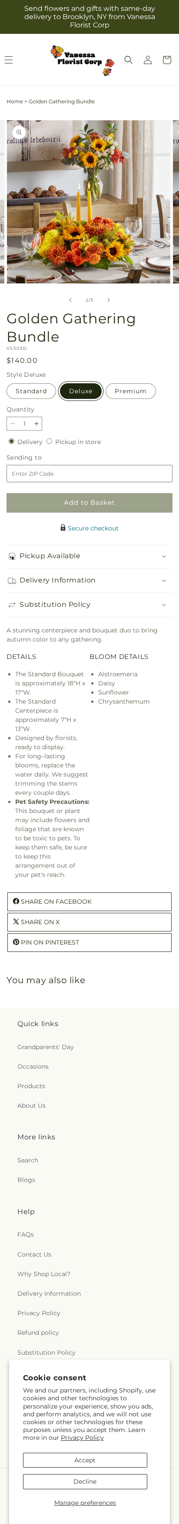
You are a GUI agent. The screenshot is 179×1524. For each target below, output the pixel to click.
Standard (31, 391)
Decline (84, 1481)
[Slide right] (108, 299)
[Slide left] (70, 299)
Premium (131, 391)
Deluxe (81, 391)
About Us (31, 1105)
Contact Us (34, 1254)
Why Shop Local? (43, 1274)
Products (31, 1086)
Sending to (37, 457)
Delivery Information (49, 1293)
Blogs (26, 1180)
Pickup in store (78, 442)
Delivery (30, 442)
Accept (85, 1460)
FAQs (25, 1234)
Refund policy (38, 1332)
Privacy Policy (82, 1438)
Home (15, 101)
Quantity (20, 409)
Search (27, 1160)
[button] (128, 59)
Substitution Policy (46, 1352)
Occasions (33, 1066)
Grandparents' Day (45, 1047)
